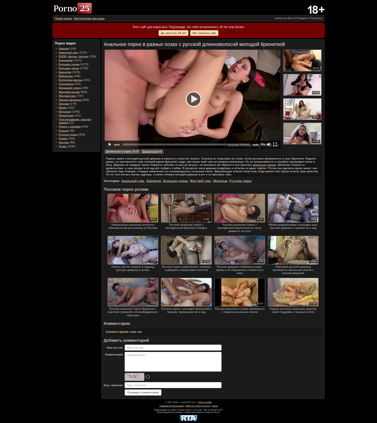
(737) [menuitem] (71, 95)
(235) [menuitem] (77, 56)
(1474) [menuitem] (70, 60)
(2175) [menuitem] (74, 64)
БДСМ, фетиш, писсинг (74, 56)
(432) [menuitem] (66, 107)
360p (263, 144)
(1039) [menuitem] (67, 146)
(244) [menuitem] (73, 126)
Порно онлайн (205, 402)
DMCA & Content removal (198, 406)
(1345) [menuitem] (69, 111)
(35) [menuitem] (67, 130)
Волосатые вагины (71, 79)
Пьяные (64, 130)
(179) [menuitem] (68, 103)
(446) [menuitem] (70, 76)
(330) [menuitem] (74, 87)
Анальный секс (68, 52)
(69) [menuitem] (67, 142)
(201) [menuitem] (74, 79)
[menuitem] (63, 18)
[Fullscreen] (275, 144)
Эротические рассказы (89, 18)
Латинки (64, 103)
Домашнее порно (70, 87)
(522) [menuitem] (70, 83)
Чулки (62, 146)
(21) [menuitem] (75, 121)
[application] (192, 99)
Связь (215, 406)
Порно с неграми (70, 126)
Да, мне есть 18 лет (173, 33)
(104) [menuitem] (67, 48)
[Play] (192, 99)
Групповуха (66, 83)
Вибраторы (66, 76)
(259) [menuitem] (72, 134)
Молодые (65, 111)
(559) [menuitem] (73, 91)
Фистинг (64, 142)
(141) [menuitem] (70, 115)
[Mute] (269, 144)
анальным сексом (264, 164)
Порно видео (63, 18)
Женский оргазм (69, 91)
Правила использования (171, 406)
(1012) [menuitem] (73, 52)
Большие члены (69, 68)
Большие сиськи (69, 64)
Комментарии (150, 151)
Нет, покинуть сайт (204, 33)
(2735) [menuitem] (73, 68)
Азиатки (64, 48)
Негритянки (66, 115)
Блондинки (66, 60)
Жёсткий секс (67, 95)
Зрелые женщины (70, 99)
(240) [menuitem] (67, 138)
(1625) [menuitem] (69, 72)
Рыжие (63, 138)
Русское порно (68, 134)
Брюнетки (65, 72)
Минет (63, 107)
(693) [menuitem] (74, 99)
